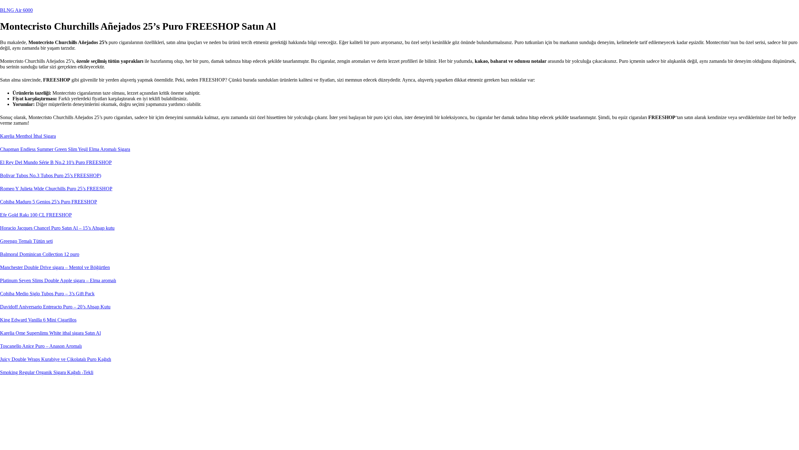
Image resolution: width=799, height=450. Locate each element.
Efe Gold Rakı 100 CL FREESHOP (36, 215)
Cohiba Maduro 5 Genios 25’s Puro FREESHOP (48, 201)
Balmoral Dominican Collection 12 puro (39, 254)
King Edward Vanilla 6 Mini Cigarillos (38, 319)
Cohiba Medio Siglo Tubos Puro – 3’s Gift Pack (47, 293)
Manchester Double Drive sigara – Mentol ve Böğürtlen (55, 267)
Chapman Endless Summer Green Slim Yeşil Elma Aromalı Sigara (65, 149)
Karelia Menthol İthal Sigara (28, 136)
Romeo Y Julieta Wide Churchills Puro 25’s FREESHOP (56, 188)
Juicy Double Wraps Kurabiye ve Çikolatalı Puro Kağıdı (55, 359)
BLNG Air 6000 (16, 10)
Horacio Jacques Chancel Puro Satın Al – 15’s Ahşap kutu (57, 228)
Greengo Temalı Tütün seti (26, 241)
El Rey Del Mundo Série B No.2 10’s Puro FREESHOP (56, 162)
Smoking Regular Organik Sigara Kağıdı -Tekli (46, 372)
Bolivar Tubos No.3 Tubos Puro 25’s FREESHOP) (50, 175)
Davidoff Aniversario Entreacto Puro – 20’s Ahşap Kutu (55, 306)
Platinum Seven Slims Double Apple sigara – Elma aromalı (58, 280)
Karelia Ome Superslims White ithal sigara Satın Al (50, 333)
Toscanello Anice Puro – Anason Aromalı (41, 346)
